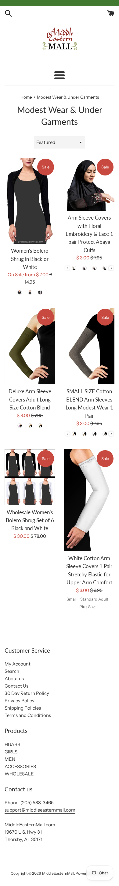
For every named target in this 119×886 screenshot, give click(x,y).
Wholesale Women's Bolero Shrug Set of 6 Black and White (30, 520)
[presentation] (111, 268)
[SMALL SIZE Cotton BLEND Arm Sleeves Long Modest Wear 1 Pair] (89, 346)
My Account (18, 664)
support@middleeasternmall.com (40, 810)
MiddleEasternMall (58, 873)
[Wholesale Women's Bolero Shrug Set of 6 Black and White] (30, 477)
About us (14, 678)
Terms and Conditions (28, 715)
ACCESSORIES (20, 766)
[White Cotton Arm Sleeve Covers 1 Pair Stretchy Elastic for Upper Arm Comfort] (89, 500)
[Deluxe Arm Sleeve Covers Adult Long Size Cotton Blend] (30, 346)
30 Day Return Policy (27, 693)
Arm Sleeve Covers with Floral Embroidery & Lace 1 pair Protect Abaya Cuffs (89, 234)
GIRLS (11, 752)
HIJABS (12, 744)
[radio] (19, 292)
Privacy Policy (19, 700)
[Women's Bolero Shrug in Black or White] (30, 201)
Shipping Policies (23, 708)
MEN (10, 759)
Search (12, 671)
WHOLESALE (19, 774)
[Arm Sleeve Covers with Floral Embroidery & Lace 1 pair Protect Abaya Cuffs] (89, 184)
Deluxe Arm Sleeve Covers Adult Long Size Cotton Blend (30, 399)
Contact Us (16, 686)
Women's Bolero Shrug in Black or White (30, 259)
